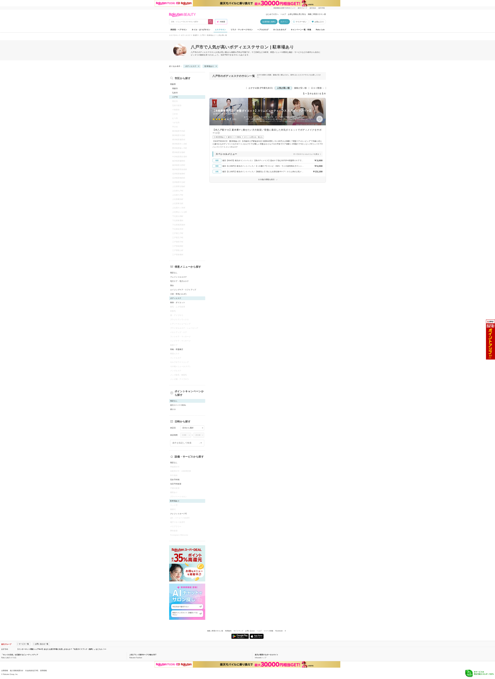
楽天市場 (321, 8)
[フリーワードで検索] (210, 21)
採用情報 (43, 671)
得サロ (173, 409)
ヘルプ (283, 14)
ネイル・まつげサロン (201, 30)
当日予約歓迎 (175, 484)
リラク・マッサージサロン (242, 30)
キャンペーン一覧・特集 (301, 30)
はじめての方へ (272, 14)
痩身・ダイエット (177, 302)
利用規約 (228, 631)
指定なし (174, 273)
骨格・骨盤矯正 (176, 349)
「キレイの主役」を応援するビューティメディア (19, 655)
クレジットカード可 (178, 514)
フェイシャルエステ (178, 277)
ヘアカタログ (263, 30)
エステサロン (220, 30)
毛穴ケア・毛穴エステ (179, 281)
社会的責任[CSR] (31, 671)
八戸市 (202, 35)
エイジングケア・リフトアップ (183, 290)
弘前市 (175, 93)
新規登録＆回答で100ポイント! (284, 8)
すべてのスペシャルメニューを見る (306, 154)
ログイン (284, 22)
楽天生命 (313, 8)
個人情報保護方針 (16, 671)
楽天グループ (302, 8)
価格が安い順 (300, 88)
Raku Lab (320, 30)
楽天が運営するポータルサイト (266, 655)
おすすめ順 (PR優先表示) (261, 88)
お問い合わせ (250, 631)
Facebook (279, 631)
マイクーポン (301, 22)
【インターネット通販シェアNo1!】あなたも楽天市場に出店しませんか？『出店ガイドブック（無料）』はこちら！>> (61, 649)
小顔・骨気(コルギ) (178, 294)
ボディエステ (186, 35)
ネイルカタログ (279, 30)
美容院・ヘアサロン (178, 30)
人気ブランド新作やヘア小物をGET (142, 655)
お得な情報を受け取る (297, 14)
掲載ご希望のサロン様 (317, 14)
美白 (172, 285)
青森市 (175, 88)
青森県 (195, 35)
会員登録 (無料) (268, 22)
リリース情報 (268, 631)
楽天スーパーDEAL (178, 405)
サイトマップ (238, 631)
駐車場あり (211, 35)
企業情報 (4, 671)
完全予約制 (174, 480)
